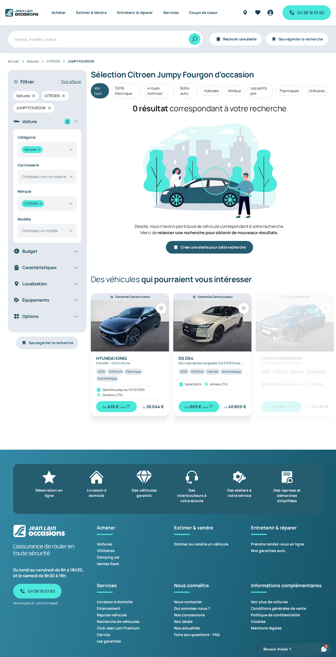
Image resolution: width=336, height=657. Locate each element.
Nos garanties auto (268, 550)
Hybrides (211, 90)
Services (171, 12)
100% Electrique (123, 91)
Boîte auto (184, 91)
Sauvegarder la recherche (301, 38)
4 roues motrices (154, 91)
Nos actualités (187, 628)
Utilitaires (316, 90)
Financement (108, 608)
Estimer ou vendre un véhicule (201, 544)
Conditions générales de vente (278, 608)
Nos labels (183, 621)
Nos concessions (189, 614)
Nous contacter (188, 601)
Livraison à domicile (115, 601)
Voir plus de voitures (269, 601)
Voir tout (98, 91)
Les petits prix (258, 91)
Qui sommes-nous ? (192, 608)
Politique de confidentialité (275, 614)
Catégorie (26, 137)
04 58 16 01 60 (310, 12)
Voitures (104, 544)
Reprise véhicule (112, 614)
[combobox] (47, 149)
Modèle (24, 219)
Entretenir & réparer (135, 12)
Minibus (234, 90)
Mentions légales (266, 628)
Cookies (258, 621)
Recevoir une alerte (239, 38)
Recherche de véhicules (118, 621)
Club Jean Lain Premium (118, 628)
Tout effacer (71, 81)
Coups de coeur (203, 12)
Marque (24, 191)
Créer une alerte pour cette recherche (213, 247)
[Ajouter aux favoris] (161, 308)
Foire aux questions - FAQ (197, 634)
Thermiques (289, 90)
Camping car (108, 557)
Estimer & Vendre (91, 12)
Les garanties (109, 641)
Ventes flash (108, 563)
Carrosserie (28, 164)
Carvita (103, 634)
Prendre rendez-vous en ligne (277, 544)
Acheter (58, 12)
